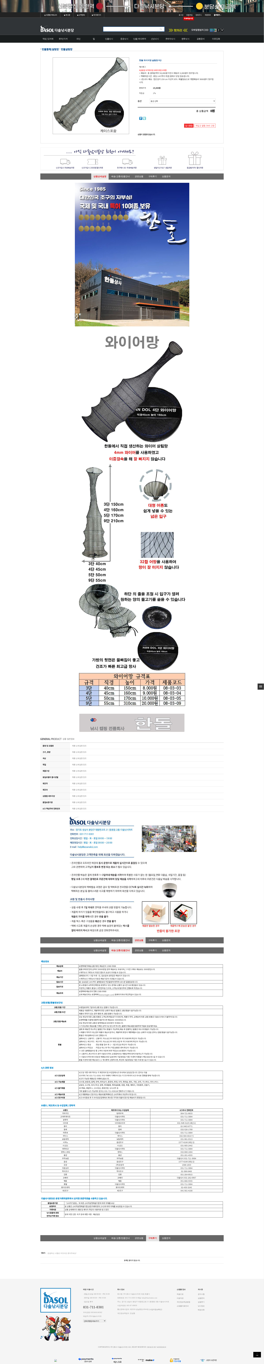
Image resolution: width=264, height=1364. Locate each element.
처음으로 (180, 1294)
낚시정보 (201, 1306)
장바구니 (199, 15)
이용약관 (180, 1298)
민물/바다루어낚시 (139, 40)
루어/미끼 (63, 38)
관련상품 (139, 176)
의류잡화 (216, 38)
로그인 (181, 15)
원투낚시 (185, 38)
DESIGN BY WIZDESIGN (156, 1347)
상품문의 (166, 176)
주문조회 (208, 15)
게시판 (67, 15)
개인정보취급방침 (183, 1302)
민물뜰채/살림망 (50, 49)
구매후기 (152, 176)
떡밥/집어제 (48, 38)
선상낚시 (155, 38)
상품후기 (201, 1302)
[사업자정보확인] (155, 1309)
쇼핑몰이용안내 (183, 1306)
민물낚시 (109, 38)
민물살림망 (66, 49)
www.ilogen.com (106, 994)
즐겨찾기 (217, 15)
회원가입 (189, 15)
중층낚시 (124, 38)
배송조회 (201, 1310)
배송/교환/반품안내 (120, 176)
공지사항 (201, 1294)
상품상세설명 (100, 176)
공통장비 (201, 38)
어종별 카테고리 (51, 15)
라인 (79, 38)
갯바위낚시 (170, 38)
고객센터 (81, 15)
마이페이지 (97, 15)
